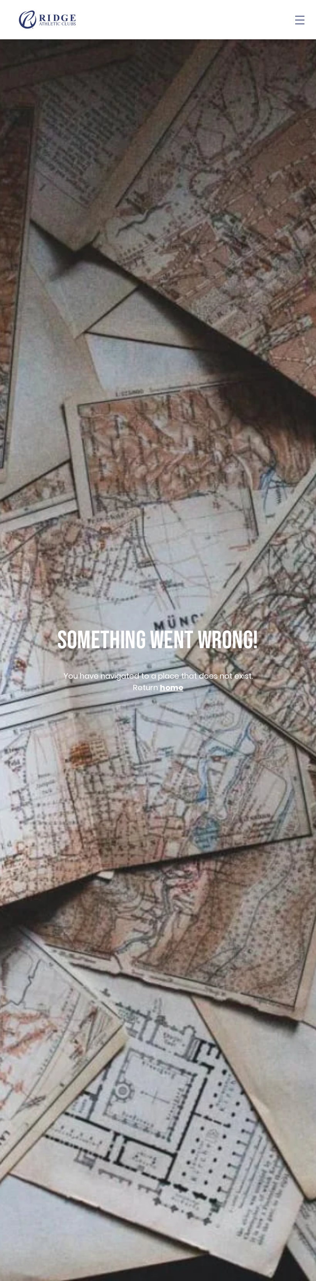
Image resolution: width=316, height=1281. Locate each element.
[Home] (47, 19)
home (171, 687)
